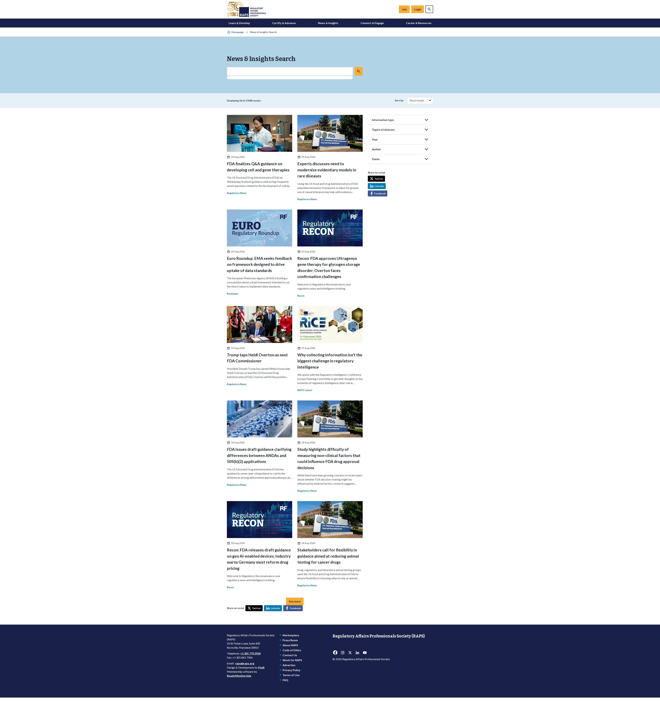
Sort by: (399, 100)
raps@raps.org (244, 663)
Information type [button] (383, 119)
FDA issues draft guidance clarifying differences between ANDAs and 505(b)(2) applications (259, 455)
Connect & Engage (372, 23)
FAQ (285, 680)
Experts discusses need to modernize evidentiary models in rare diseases (326, 169)
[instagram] (342, 652)
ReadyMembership (239, 675)
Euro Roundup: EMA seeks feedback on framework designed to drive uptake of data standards (259, 264)
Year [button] (375, 139)
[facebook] (335, 652)
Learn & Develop (239, 23)
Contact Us (290, 655)
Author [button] (376, 149)
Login (417, 9)
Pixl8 (261, 667)
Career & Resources (418, 23)
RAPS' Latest (304, 390)
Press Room (290, 640)
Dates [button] (376, 159)
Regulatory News (236, 192)
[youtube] (364, 652)
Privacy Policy (291, 670)
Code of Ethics (292, 650)
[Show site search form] (429, 9)
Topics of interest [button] (383, 129)
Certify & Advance (284, 23)
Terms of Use (291, 675)
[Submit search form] (359, 71)
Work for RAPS (292, 660)
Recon (300, 295)
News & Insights (328, 23)
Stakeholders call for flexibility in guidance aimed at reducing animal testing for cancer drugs (328, 555)
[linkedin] (357, 652)
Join (404, 9)
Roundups (232, 293)
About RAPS (290, 645)
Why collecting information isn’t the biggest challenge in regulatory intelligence (329, 360)
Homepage (237, 32)
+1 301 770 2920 (250, 653)
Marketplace (291, 635)
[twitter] (350, 652)
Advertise (289, 665)
